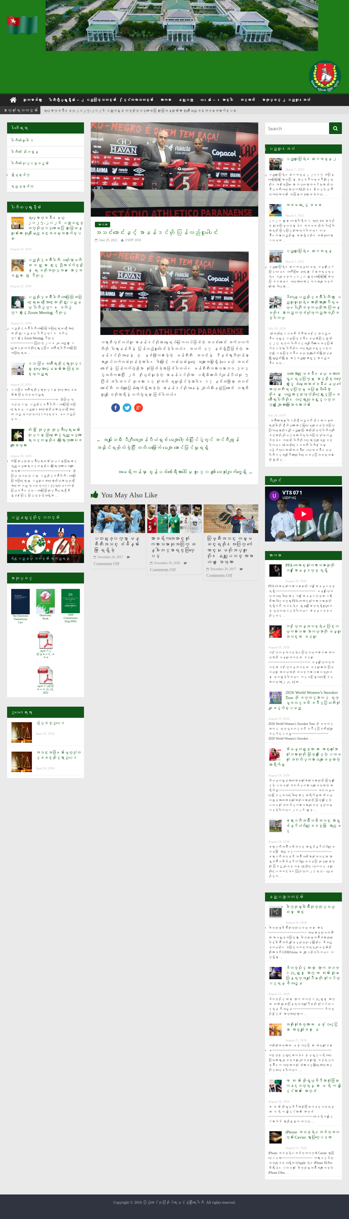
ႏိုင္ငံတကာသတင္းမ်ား (138, 100)
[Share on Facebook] (115, 406)
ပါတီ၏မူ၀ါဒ (21, 140)
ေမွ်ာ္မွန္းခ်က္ (19, 175)
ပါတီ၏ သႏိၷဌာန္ (24, 152)
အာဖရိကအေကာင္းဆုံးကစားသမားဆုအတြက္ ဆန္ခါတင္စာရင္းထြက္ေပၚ (172, 547)
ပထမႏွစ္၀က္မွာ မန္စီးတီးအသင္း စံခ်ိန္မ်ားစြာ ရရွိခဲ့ (116, 544)
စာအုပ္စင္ (271, 100)
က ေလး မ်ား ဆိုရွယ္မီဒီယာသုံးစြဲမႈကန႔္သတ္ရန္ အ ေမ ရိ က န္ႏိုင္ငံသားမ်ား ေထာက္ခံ (313, 1085)
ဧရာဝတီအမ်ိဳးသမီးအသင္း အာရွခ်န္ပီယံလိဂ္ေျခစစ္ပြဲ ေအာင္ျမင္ (313, 825)
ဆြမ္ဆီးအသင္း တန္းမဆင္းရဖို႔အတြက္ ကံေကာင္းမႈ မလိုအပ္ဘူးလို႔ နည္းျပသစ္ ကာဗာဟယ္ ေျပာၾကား (229, 550)
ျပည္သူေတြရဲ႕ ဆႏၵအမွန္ (308, 251)
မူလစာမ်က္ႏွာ (32, 100)
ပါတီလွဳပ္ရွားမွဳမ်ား (61, 100)
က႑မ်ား (205, 100)
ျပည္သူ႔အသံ (298, 100)
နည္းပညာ (185, 100)
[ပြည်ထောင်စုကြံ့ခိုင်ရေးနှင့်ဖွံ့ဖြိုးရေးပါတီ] (23, 19)
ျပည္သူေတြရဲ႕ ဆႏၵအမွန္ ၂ (311, 159)
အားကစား (165, 100)
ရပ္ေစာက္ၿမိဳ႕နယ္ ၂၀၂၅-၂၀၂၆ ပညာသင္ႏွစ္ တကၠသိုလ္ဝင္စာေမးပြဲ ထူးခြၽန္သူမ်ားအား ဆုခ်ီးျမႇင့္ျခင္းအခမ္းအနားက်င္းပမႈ (139, 110)
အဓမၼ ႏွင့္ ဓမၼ (303, 205)
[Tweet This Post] (127, 406)
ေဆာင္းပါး (227, 100)
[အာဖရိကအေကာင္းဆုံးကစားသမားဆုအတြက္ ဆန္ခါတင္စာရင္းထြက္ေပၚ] (174, 508)
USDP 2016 (133, 240)
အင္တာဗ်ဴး (247, 100)
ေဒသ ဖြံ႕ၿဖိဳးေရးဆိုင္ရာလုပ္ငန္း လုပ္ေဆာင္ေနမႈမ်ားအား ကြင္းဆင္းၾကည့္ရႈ (55, 368)
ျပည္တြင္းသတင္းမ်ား (101, 100)
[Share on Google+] (138, 406)
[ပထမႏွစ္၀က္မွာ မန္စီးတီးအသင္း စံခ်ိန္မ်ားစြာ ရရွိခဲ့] (118, 508)
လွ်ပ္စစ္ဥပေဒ (50, 723)
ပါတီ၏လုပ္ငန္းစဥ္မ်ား (29, 163)
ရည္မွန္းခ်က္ (21, 186)
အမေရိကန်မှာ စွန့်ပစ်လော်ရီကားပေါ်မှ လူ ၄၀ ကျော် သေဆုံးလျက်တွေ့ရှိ (185, 472)
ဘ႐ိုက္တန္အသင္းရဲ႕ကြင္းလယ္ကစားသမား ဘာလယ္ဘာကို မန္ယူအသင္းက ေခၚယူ (313, 631)
